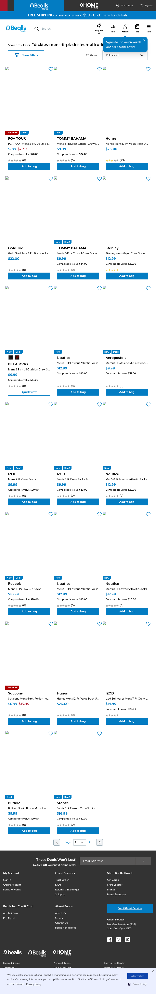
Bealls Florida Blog (65, 927)
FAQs (58, 884)
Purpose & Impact (62, 963)
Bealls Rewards (12, 889)
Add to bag (36, 167)
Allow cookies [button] (137, 976)
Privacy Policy (33, 984)
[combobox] (60, 29)
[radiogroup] (14, 357)
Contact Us (61, 922)
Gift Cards (113, 880)
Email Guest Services (130, 908)
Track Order (62, 880)
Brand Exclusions (117, 894)
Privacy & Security (11, 963)
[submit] (143, 861)
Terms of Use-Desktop (114, 963)
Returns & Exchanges (67, 889)
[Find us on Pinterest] (127, 939)
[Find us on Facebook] (109, 939)
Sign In (7, 880)
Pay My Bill (9, 918)
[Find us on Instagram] (118, 939)
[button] (137, 984)
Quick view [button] (36, 393)
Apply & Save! (11, 913)
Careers (59, 918)
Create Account (12, 884)
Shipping (60, 894)
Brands (111, 889)
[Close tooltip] (144, 40)
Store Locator (114, 884)
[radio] (10, 357)
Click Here (101, 15)
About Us (60, 913)
